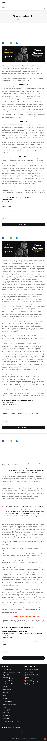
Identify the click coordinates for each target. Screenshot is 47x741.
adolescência (5, 413)
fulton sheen (14, 210)
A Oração (4, 671)
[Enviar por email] (18, 43)
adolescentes (5, 210)
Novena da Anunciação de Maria (31, 674)
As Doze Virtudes (6, 674)
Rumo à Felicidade (6, 716)
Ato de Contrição (28, 680)
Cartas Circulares (6, 684)
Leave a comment (22, 224)
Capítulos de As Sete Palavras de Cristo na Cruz (12, 681)
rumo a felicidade (30, 210)
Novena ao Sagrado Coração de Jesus (10, 704)
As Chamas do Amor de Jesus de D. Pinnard (11, 672)
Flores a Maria (5, 695)
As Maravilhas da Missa (7, 675)
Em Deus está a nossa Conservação (12, 409)
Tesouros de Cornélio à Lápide (9, 722)
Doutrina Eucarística (7, 689)
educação (13, 413)
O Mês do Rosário (6, 709)
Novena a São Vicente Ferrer (31, 671)
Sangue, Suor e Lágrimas (9, 404)
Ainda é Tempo (7, 206)
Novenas (4, 707)
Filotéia (4, 693)
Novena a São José (29, 678)
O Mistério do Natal (6, 710)
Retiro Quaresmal (6, 715)
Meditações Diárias (6, 700)
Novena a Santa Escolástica (30, 683)
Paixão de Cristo (6, 712)
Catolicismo (5, 686)
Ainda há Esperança (8, 201)
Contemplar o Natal (6, 687)
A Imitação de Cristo (7, 669)
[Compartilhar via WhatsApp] (13, 43)
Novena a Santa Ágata (29, 684)
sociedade (5, 644)
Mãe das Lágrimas (8, 637)
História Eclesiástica (7, 696)
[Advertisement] (23, 31)
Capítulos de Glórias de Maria (8, 683)
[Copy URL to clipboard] (3, 218)
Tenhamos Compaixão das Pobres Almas (11, 721)
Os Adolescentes (7, 199)
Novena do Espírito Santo (8, 706)
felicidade (20, 413)
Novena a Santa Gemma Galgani (31, 669)
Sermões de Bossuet (7, 719)
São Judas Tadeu (6, 718)
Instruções (5, 698)
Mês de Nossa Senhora (7, 701)
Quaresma (5, 713)
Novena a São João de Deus (30, 672)
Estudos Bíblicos (6, 692)
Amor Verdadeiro (7, 407)
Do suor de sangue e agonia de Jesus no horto (15, 629)
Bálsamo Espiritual (6, 677)
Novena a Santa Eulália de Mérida (32, 681)
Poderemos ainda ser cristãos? (11, 204)
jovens (27, 413)
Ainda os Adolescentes (9, 402)
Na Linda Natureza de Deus (8, 703)
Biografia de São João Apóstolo (9, 678)
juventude (21, 210)
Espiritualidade (6, 690)
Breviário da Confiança (7, 680)
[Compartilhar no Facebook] (5, 43)
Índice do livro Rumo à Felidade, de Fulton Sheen (27, 187)
